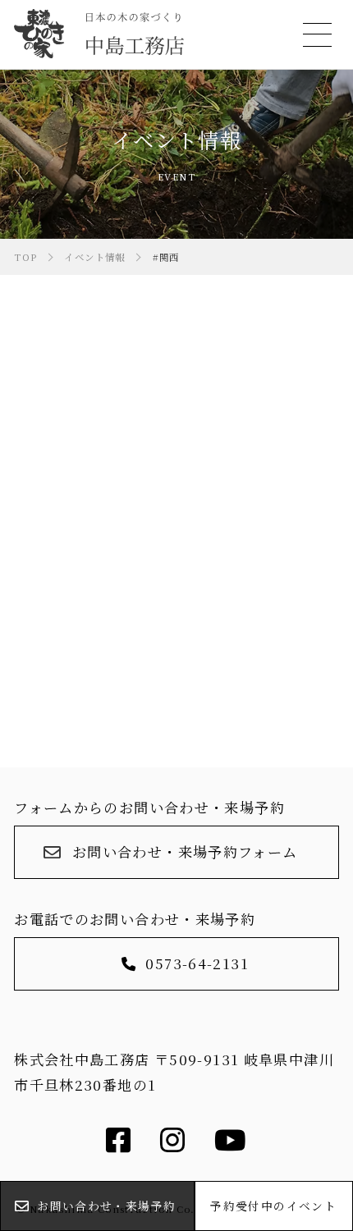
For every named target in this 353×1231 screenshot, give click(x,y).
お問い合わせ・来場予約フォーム (185, 851)
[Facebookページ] (118, 1144)
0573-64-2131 (197, 963)
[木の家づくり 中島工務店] (98, 33)
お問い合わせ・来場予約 (106, 1205)
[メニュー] (314, 34)
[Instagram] (173, 1144)
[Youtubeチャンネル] (230, 1144)
